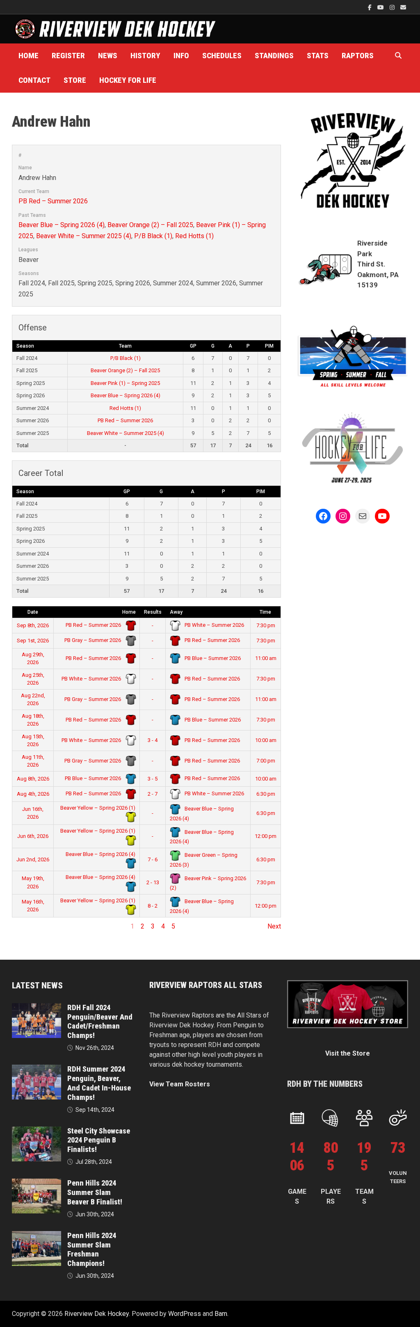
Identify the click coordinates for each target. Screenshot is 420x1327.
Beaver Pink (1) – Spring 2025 (125, 383)
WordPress (184, 1314)
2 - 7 (153, 794)
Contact (34, 80)
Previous (25, 926)
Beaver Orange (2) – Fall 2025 (150, 225)
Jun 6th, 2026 (32, 836)
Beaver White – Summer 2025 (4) (83, 236)
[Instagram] (393, 7)
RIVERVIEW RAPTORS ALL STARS (205, 985)
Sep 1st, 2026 (33, 640)
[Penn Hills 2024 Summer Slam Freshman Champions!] (36, 1236)
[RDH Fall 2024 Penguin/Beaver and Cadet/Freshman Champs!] (36, 1008)
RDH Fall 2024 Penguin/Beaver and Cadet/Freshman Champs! (99, 1021)
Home (28, 55)
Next (274, 926)
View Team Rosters (179, 1084)
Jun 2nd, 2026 (32, 859)
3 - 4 (153, 740)
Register (68, 55)
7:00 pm (265, 761)
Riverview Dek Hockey (96, 1314)
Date (32, 612)
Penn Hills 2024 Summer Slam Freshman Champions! (91, 1249)
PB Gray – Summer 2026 (93, 640)
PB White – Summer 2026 (213, 625)
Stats (318, 55)
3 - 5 (153, 779)
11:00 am (265, 658)
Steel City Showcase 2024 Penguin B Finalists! (98, 1140)
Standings (274, 55)
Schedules (222, 55)
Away (176, 612)
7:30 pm (265, 625)
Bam (221, 1314)
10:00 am (265, 740)
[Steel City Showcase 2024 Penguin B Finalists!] (36, 1131)
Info (181, 55)
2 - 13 (152, 882)
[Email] (403, 7)
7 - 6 (153, 859)
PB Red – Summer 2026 (53, 201)
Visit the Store (347, 1053)
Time (265, 612)
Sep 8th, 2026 (33, 625)
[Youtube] (381, 7)
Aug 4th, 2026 (33, 794)
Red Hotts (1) (194, 236)
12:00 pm (265, 836)
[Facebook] (370, 7)
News (107, 55)
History (145, 55)
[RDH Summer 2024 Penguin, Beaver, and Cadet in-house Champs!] (36, 1069)
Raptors (358, 55)
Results (153, 612)
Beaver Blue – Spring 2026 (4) (61, 225)
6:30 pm (265, 794)
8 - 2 (153, 906)
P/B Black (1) (153, 236)
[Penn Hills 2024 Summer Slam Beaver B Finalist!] (36, 1183)
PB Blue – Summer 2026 (212, 658)
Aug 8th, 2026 (33, 779)
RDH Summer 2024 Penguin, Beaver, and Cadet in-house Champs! (99, 1083)
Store (75, 80)
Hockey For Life (127, 80)
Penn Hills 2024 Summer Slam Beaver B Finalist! (94, 1192)
